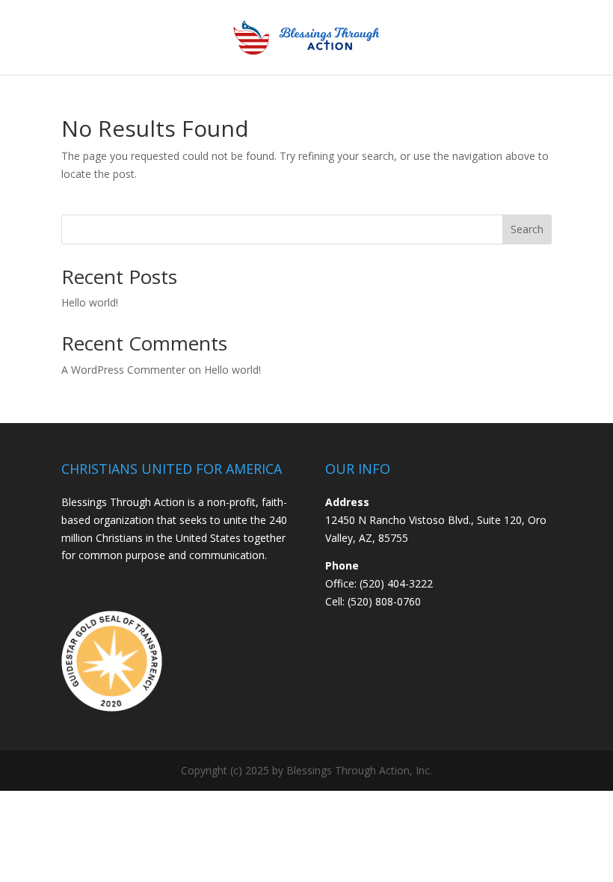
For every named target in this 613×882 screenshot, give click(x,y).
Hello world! (89, 302)
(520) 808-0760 (384, 601)
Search (527, 229)
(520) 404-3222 (396, 583)
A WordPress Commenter (123, 370)
